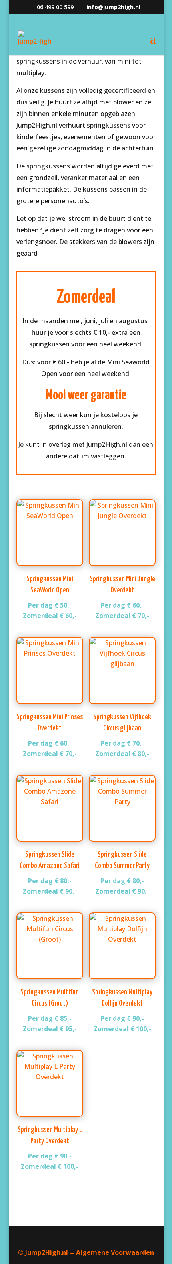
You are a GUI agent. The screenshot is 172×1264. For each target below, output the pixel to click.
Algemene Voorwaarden (115, 1252)
